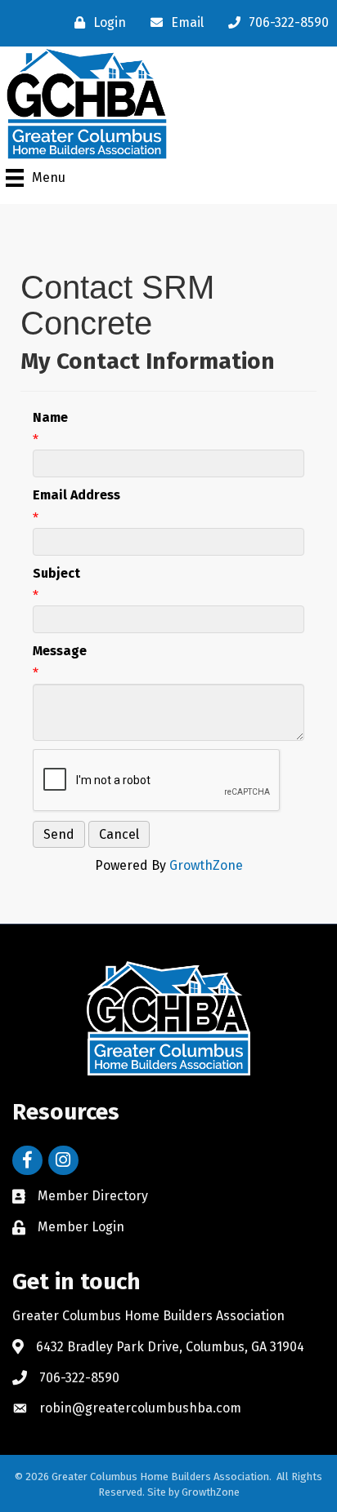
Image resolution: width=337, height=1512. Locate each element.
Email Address (76, 495)
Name (50, 417)
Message (60, 650)
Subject (56, 573)
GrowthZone (206, 865)
